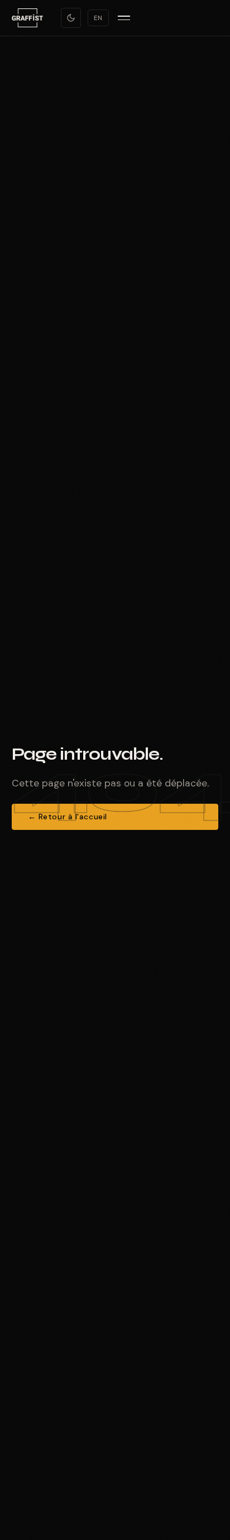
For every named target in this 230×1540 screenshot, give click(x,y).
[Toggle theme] (71, 18)
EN (98, 18)
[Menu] (124, 17)
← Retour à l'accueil (67, 817)
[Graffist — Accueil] (28, 17)
